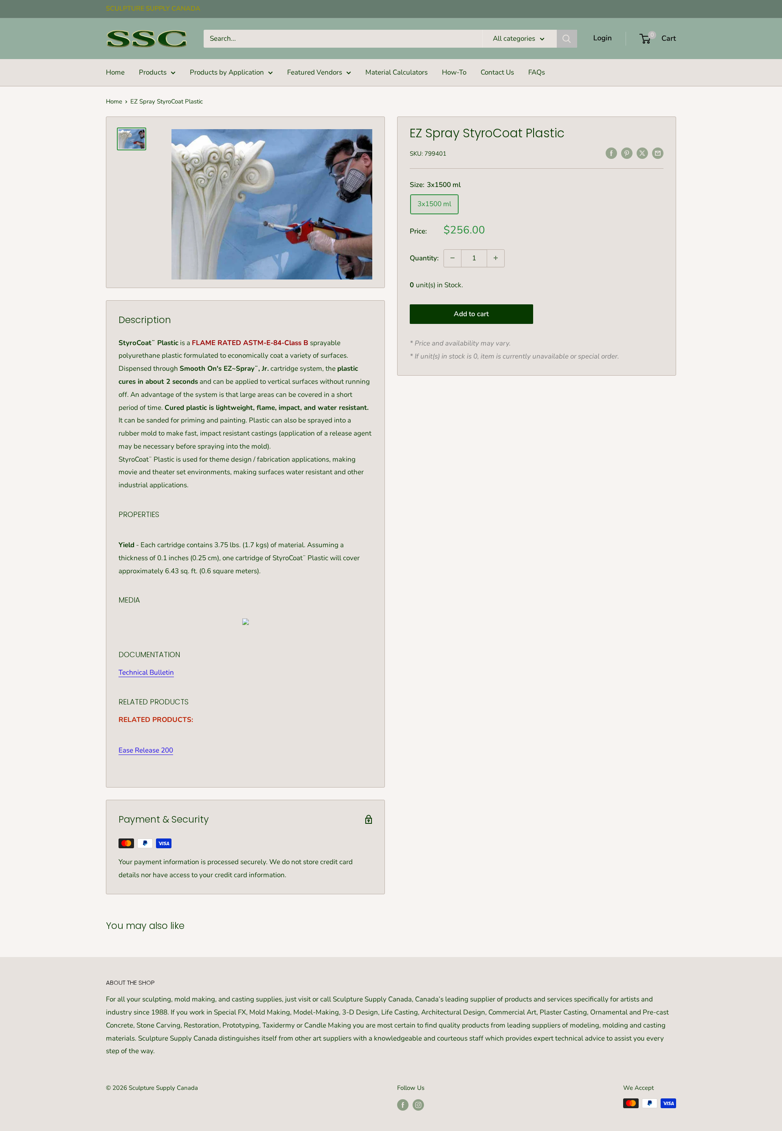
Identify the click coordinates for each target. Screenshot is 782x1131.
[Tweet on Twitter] (642, 152)
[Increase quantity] (495, 257)
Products (153, 72)
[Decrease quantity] (452, 257)
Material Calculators (396, 72)
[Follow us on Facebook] (403, 1104)
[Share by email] (657, 152)
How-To (454, 72)
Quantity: (424, 257)
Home (115, 72)
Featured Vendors (314, 72)
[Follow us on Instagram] (418, 1104)
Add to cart (471, 314)
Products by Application (227, 72)
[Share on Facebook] (611, 152)
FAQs (536, 72)
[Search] (567, 39)
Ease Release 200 (146, 750)
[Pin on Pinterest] (627, 152)
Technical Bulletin (146, 672)
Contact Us (497, 72)
